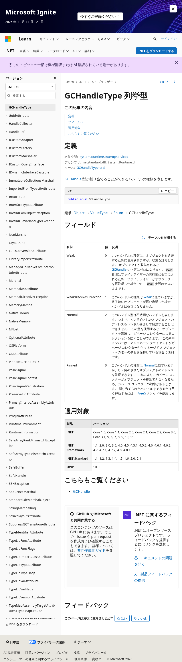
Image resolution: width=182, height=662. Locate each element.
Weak (148, 297)
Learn (69, 82)
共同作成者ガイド (91, 550)
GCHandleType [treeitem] (20, 107)
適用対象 (74, 128)
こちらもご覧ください (83, 133)
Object (79, 212)
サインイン (169, 38)
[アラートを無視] (173, 8)
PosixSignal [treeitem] (17, 370)
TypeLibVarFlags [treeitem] (21, 589)
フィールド (76, 122)
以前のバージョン (37, 652)
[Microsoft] (8, 39)
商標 (95, 659)
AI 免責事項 (12, 652)
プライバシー (94, 652)
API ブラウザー (102, 82)
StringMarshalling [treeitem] (22, 508)
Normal (149, 365)
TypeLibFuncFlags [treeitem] (22, 548)
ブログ (60, 652)
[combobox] (30, 86)
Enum (118, 212)
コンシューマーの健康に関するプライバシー (35, 659)
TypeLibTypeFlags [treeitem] (22, 573)
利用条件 (80, 659)
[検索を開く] (154, 39)
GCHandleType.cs (90, 167)
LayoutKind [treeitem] (17, 243)
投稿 (76, 652)
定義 (71, 116)
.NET (82, 82)
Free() (141, 393)
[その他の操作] (174, 82)
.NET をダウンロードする (156, 51)
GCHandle (73, 179)
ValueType (99, 212)
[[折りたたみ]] (55, 78)
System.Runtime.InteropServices (104, 157)
